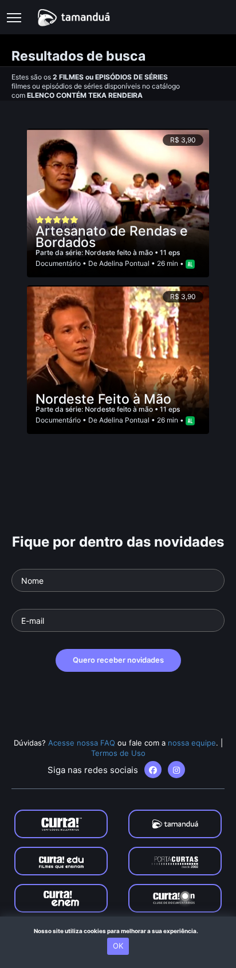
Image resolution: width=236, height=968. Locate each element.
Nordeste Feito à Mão (103, 399)
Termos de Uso (118, 753)
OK (118, 945)
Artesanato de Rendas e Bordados (112, 236)
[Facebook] (153, 769)
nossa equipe (192, 742)
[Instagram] (176, 769)
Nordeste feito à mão (120, 252)
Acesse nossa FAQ (81, 742)
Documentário (58, 263)
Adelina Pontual (124, 263)
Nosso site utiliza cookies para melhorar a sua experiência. (118, 930)
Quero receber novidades (118, 659)
